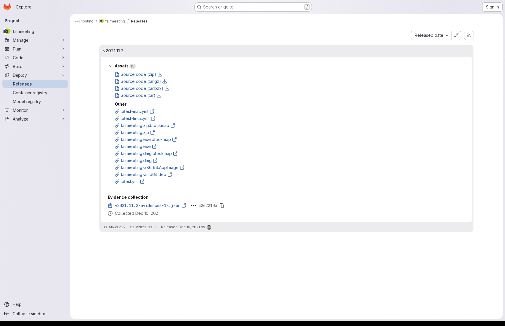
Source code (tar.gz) (141, 81)
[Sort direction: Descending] (456, 35)
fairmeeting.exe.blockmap (146, 139)
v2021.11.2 (113, 50)
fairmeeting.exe (136, 146)
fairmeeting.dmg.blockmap (146, 153)
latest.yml (130, 181)
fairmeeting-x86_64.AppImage (150, 167)
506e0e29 (117, 227)
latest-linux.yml (135, 118)
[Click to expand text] (193, 205)
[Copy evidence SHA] (221, 205)
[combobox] (431, 35)
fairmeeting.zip (135, 132)
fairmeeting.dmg (136, 160)
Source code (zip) (138, 74)
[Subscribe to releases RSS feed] (468, 35)
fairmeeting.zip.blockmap (145, 125)
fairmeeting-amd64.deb (143, 174)
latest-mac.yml (134, 111)
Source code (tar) (138, 95)
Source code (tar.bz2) (142, 88)
